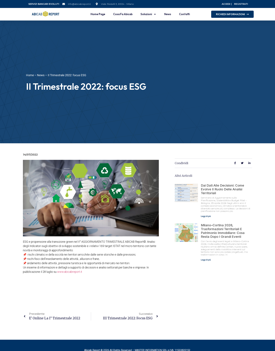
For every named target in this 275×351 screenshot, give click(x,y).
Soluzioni (146, 14)
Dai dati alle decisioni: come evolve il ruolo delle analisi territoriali (222, 189)
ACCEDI (226, 4)
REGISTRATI (241, 4)
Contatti (184, 14)
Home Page (98, 14)
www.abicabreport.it (69, 271)
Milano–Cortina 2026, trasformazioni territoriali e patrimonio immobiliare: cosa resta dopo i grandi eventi (223, 231)
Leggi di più (206, 216)
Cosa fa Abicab (123, 14)
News (167, 14)
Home (30, 75)
